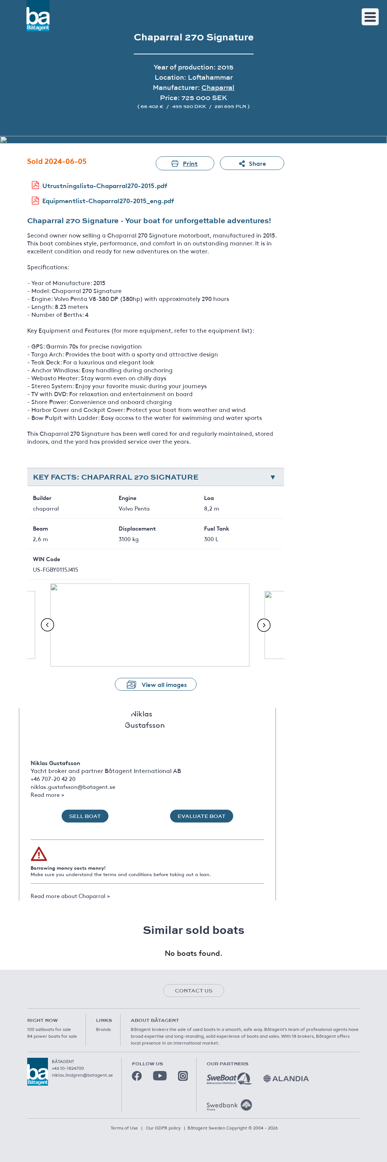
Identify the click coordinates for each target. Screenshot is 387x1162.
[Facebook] (137, 1076)
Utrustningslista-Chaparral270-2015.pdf (104, 185)
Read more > (47, 794)
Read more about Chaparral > (70, 896)
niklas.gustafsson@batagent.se (73, 786)
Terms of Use (124, 1128)
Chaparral (217, 87)
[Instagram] (183, 1076)
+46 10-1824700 (68, 1068)
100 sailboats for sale (49, 1029)
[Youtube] (160, 1075)
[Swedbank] (229, 1105)
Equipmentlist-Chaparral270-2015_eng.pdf (108, 200)
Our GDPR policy (163, 1128)
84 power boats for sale (52, 1036)
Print (190, 163)
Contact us (193, 990)
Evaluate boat (202, 816)
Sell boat (85, 816)
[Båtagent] (38, 15)
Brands (103, 1029)
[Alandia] (286, 1078)
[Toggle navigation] (370, 16)
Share (257, 163)
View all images (164, 684)
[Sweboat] (229, 1078)
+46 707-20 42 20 (53, 778)
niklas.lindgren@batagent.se (82, 1075)
